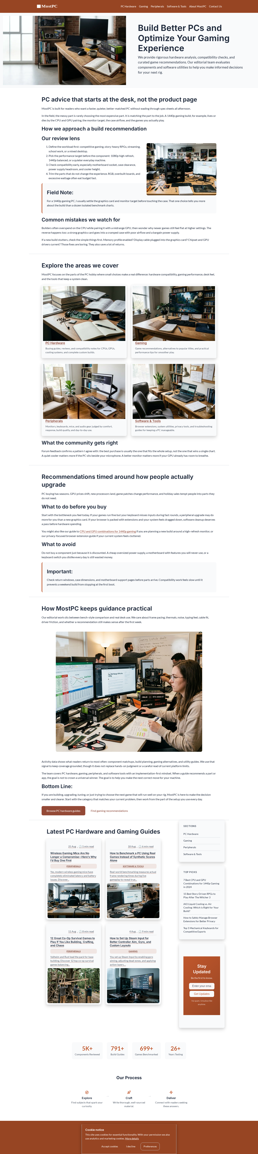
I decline (130, 1146)
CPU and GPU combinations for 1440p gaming (108, 531)
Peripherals (157, 6)
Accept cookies (109, 1146)
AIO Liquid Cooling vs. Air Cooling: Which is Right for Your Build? (201, 907)
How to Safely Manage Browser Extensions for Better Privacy (200, 919)
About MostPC (197, 6)
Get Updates (202, 993)
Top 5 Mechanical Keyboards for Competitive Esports (201, 930)
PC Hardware (128, 6)
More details (132, 1138)
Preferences (150, 1146)
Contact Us (215, 6)
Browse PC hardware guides (63, 810)
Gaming (143, 6)
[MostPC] (47, 6)
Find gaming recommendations (109, 810)
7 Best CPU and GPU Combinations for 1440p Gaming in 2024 (201, 883)
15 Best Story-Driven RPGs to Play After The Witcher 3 (199, 895)
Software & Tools (176, 6)
